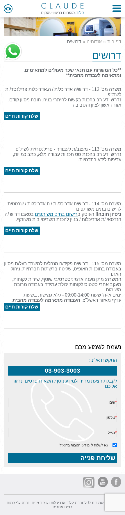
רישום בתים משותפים (56, 214)
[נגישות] (8, 8)
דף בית (114, 41)
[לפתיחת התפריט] (116, 8)
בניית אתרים (62, 507)
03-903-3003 (62, 370)
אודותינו (94, 41)
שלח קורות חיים (21, 116)
